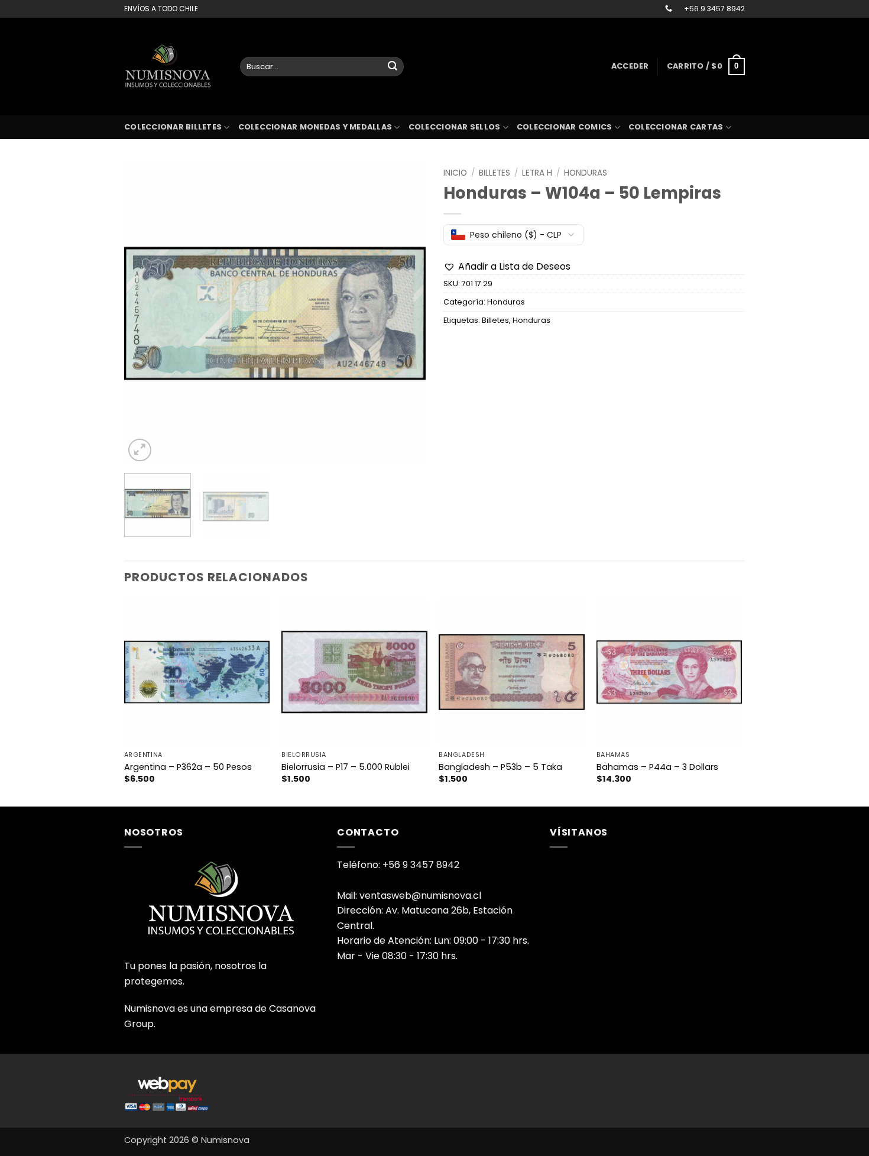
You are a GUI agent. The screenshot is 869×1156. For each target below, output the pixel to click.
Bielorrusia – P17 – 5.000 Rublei (345, 767)
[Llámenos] (668, 9)
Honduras (585, 173)
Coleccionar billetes (173, 127)
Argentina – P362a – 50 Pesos (188, 767)
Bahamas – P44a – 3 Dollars (657, 767)
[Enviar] (392, 67)
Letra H (537, 173)
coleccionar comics (564, 127)
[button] (630, 66)
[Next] (405, 313)
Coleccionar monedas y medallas (315, 127)
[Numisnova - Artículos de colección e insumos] (173, 66)
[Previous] (144, 313)
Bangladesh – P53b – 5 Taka (500, 767)
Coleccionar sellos (454, 127)
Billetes (494, 173)
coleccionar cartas (676, 127)
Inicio (455, 173)
